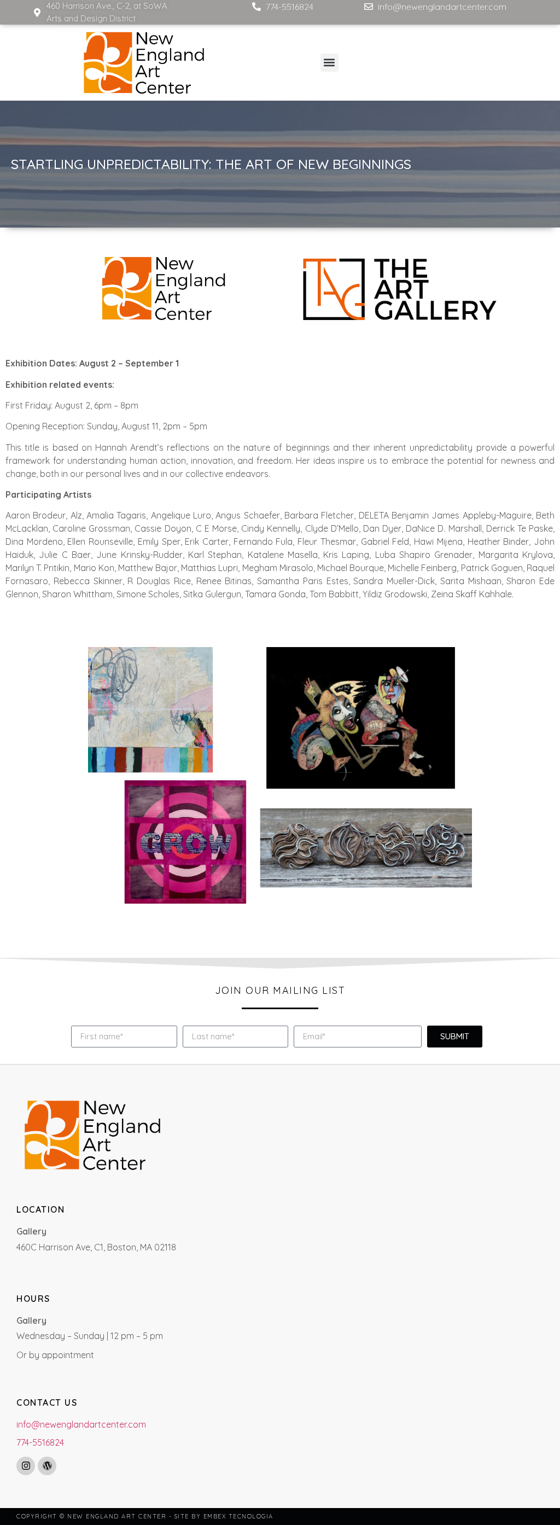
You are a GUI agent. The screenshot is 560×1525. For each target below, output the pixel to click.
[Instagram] (25, 1466)
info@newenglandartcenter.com (81, 1424)
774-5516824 (40, 1442)
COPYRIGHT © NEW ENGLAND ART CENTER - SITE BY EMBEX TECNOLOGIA (144, 1516)
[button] (329, 63)
